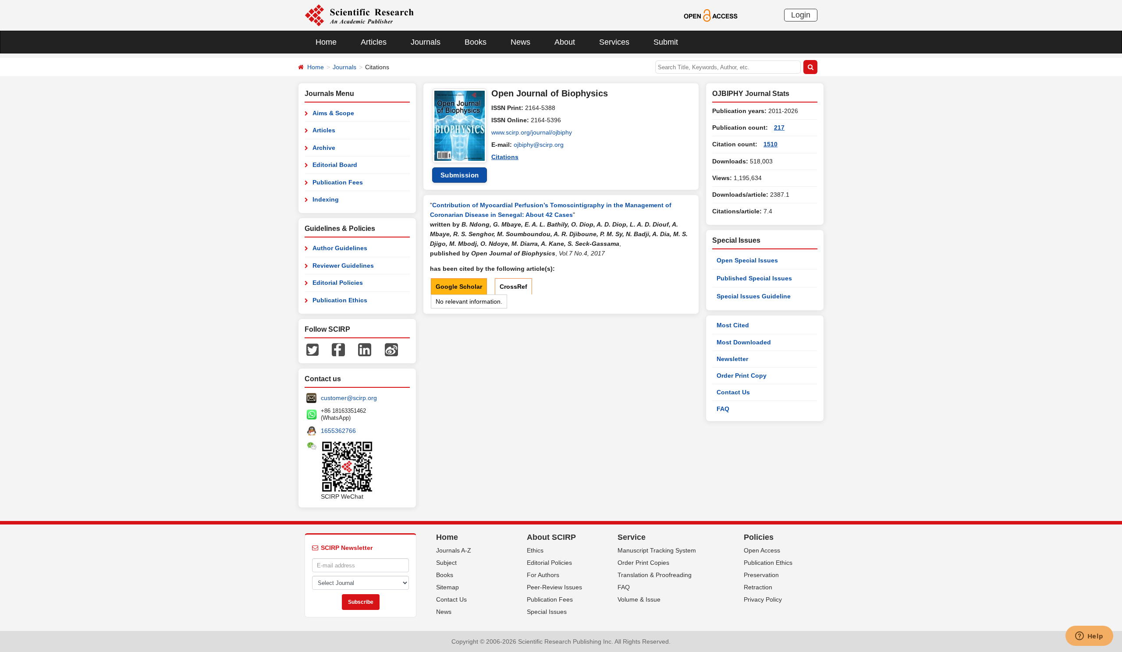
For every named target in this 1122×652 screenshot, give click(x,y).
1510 (770, 144)
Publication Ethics (339, 300)
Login (800, 15)
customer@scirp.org (349, 397)
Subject (446, 562)
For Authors (543, 574)
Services (614, 42)
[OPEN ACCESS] (710, 14)
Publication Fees (337, 182)
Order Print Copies (643, 562)
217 (779, 127)
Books (475, 42)
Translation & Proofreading (655, 574)
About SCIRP (551, 537)
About (564, 42)
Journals (425, 42)
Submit (665, 42)
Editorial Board (334, 164)
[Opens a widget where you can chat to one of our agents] (1089, 637)
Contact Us (733, 392)
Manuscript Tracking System (657, 550)
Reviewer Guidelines (343, 265)
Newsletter (732, 358)
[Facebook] (338, 349)
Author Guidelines (339, 248)
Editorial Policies (337, 282)
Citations (504, 156)
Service (632, 537)
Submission (459, 175)
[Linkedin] (364, 349)
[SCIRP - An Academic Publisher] (359, 14)
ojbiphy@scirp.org (539, 144)
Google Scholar (459, 286)
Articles (374, 42)
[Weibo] (391, 349)
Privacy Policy (763, 599)
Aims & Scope (333, 113)
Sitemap (447, 587)
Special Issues (547, 611)
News (520, 42)
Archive (323, 147)
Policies (759, 537)
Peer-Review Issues (554, 587)
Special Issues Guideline (754, 296)
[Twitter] (312, 349)
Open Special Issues (747, 260)
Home (326, 42)
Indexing (325, 199)
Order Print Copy (742, 375)
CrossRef (513, 286)
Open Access (762, 550)
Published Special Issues (754, 278)
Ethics (535, 550)
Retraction (758, 587)
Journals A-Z (453, 550)
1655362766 (338, 430)
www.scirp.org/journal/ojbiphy (531, 132)
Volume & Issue (639, 599)
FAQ (723, 408)
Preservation (761, 574)
